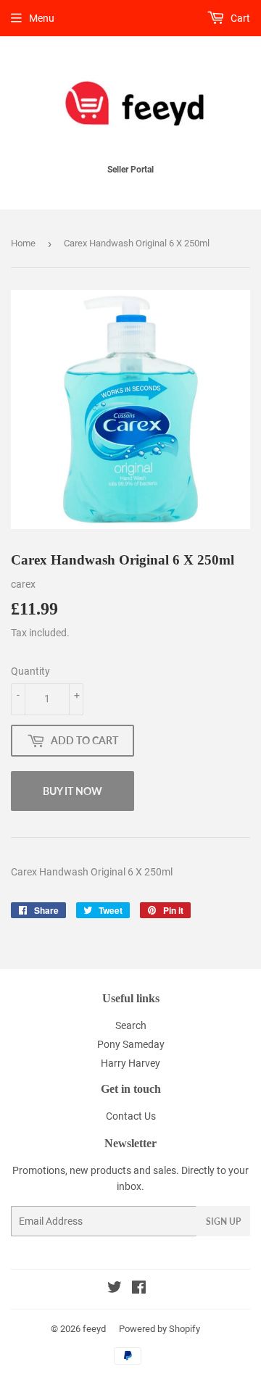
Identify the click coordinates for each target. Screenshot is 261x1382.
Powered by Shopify (159, 1328)
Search (130, 1025)
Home (23, 243)
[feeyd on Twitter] (114, 1289)
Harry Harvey (130, 1063)
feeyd (94, 1328)
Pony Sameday (131, 1044)
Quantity (30, 671)
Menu (41, 18)
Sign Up (223, 1221)
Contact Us (131, 1116)
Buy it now (72, 791)
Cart (239, 18)
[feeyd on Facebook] (138, 1289)
